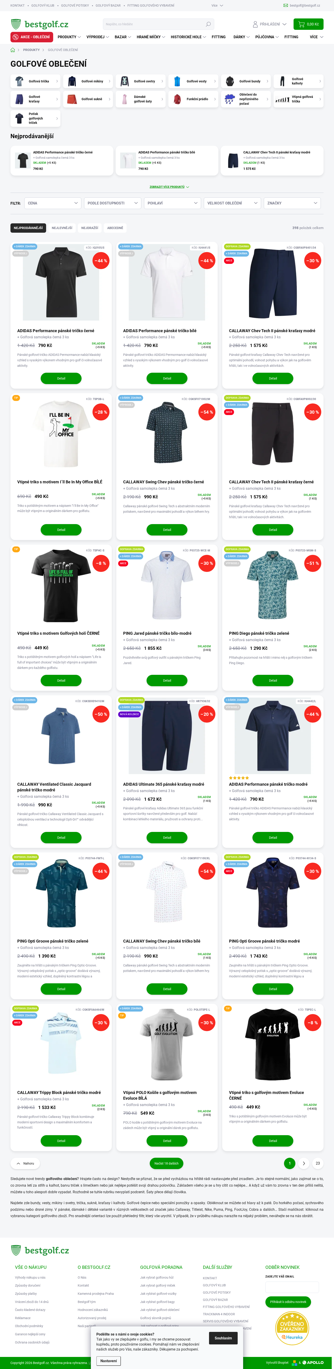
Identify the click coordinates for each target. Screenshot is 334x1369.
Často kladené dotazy (30, 1310)
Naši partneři (87, 1326)
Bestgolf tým (87, 1302)
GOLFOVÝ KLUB (42, 5)
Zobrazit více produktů (167, 187)
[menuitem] (31, 37)
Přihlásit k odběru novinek (288, 1302)
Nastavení (108, 1361)
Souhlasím (223, 1338)
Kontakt (83, 1285)
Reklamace (22, 1318)
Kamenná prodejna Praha (96, 1293)
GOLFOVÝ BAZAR (108, 5)
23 (318, 1163)
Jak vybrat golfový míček (157, 1285)
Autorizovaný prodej (92, 1318)
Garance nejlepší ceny (30, 1334)
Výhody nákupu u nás (30, 1277)
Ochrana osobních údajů (32, 1342)
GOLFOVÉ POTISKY (75, 5)
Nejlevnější (62, 228)
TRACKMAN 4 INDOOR (219, 1314)
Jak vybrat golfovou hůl (156, 1277)
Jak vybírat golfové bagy (157, 1302)
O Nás (82, 1277)
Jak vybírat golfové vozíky (158, 1293)
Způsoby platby (26, 1293)
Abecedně (115, 228)
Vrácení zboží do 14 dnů (32, 1302)
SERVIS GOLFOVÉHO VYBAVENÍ (225, 1321)
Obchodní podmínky (29, 1326)
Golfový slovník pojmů (155, 1318)
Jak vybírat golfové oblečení (159, 1310)
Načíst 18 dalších (167, 1163)
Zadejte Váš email (279, 1276)
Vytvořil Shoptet (277, 1362)
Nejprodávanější (28, 228)
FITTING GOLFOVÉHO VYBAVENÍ (150, 5)
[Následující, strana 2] (303, 1163)
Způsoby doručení (27, 1285)
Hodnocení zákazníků (93, 1310)
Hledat (208, 24)
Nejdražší (89, 228)
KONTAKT (17, 5)
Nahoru (28, 1163)
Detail (61, 378)
